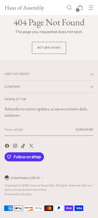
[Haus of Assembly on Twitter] (32, 146)
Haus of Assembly (42, 185)
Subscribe (84, 129)
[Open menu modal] (91, 8)
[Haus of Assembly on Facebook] (8, 146)
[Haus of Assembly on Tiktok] (24, 146)
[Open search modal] (69, 8)
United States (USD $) (25, 178)
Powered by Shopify (18, 194)
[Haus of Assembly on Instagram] (16, 146)
